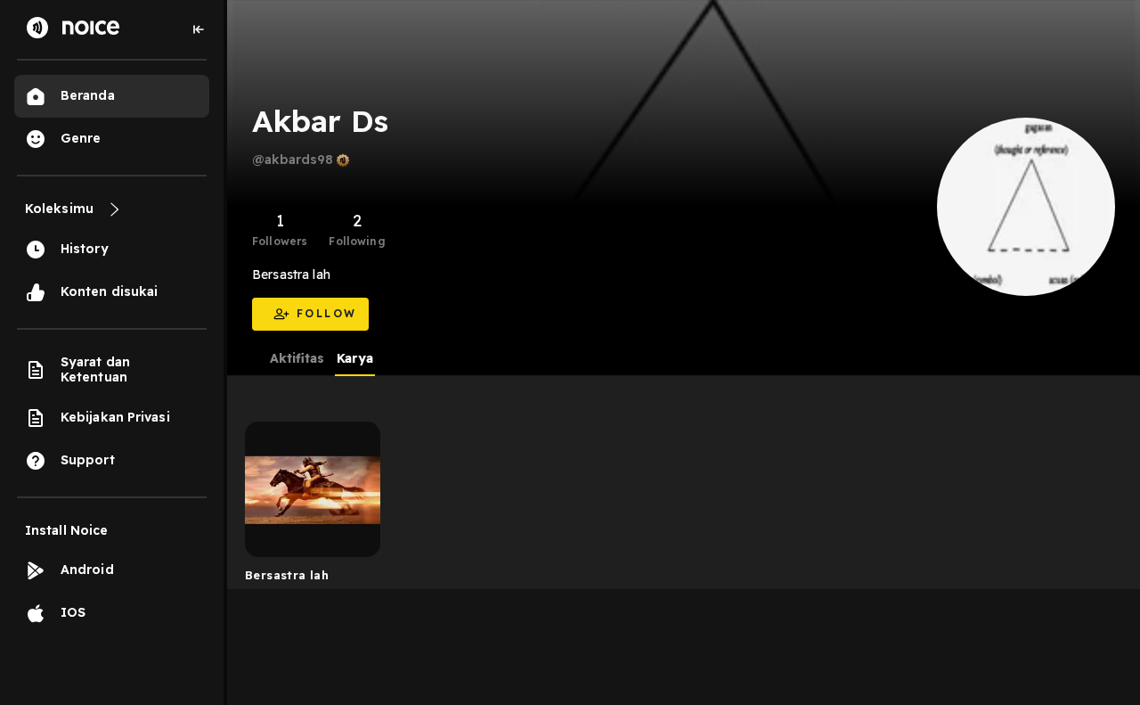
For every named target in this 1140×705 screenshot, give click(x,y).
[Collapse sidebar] (198, 29)
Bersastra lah (287, 575)
